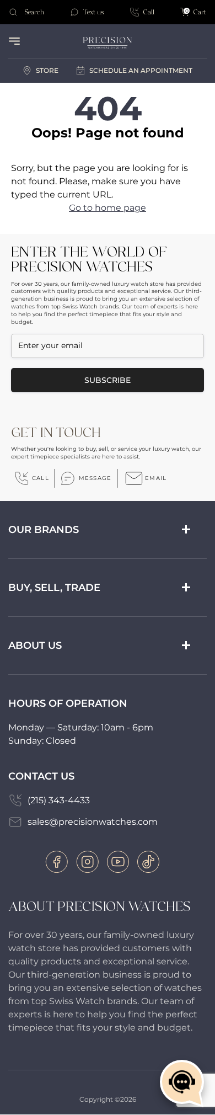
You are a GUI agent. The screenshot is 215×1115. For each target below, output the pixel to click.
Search (34, 12)
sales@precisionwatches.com (93, 822)
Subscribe (107, 380)
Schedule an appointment (140, 70)
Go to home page (107, 207)
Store (47, 70)
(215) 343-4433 (59, 800)
